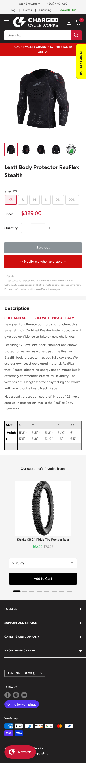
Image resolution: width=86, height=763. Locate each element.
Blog (13, 10)
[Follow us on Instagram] (16, 695)
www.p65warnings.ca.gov (47, 289)
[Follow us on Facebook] (7, 695)
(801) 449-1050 (57, 3)
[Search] (76, 35)
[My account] (69, 22)
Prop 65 (9, 276)
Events (27, 10)
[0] (78, 22)
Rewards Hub (67, 10)
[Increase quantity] (49, 228)
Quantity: (11, 228)
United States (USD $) (21, 673)
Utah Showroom (29, 3)
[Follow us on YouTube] (24, 695)
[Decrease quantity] (26, 228)
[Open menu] (6, 22)
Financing (45, 10)
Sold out (43, 247)
